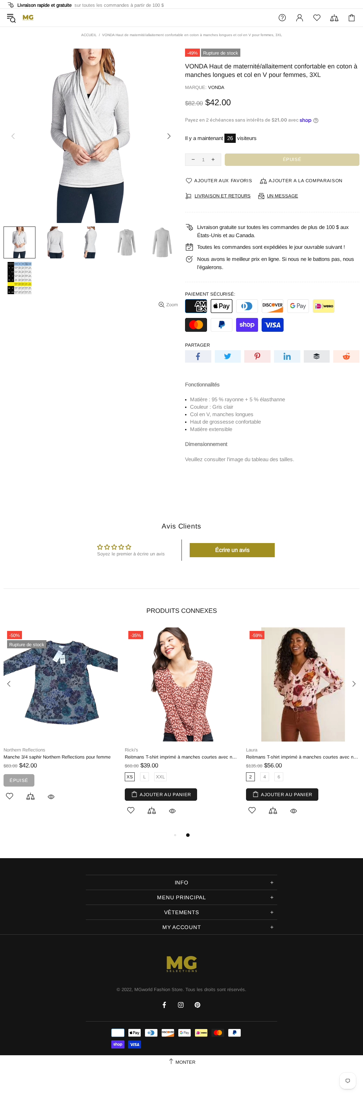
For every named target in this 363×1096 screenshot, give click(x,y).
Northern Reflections (24, 750)
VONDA (216, 87)
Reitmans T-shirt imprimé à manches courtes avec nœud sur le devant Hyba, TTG (182, 757)
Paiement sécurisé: (210, 294)
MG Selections (28, 17)
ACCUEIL (89, 35)
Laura (251, 750)
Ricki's (131, 750)
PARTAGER (197, 345)
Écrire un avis (232, 550)
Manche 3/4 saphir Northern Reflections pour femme (57, 757)
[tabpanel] (60, 722)
